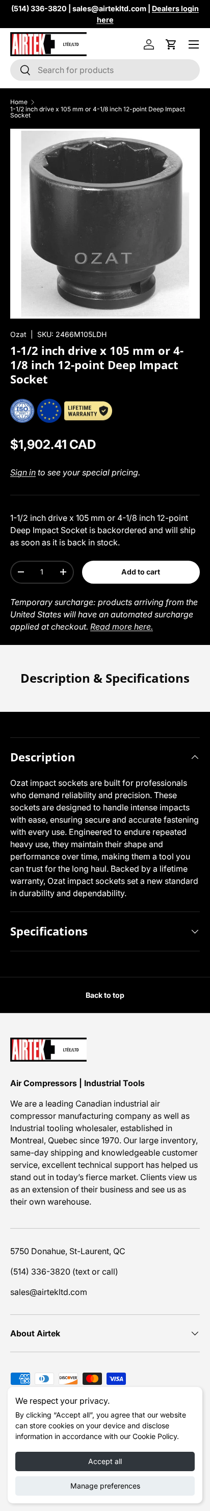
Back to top (105, 995)
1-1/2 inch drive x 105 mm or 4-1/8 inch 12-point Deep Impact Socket (97, 112)
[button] (171, 44)
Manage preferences (105, 1485)
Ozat (18, 334)
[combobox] (105, 70)
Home (19, 102)
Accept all (105, 1461)
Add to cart (140, 571)
